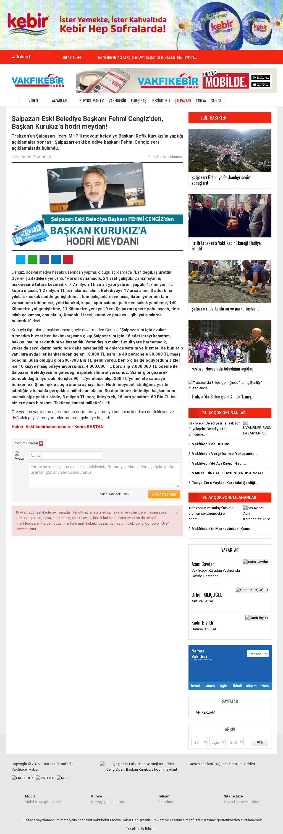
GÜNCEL (217, 100)
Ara (260, 742)
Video (33, 100)
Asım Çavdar (203, 563)
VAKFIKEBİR (117, 100)
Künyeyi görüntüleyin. (108, 799)
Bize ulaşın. (166, 799)
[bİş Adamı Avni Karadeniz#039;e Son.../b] (257, 512)
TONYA (201, 100)
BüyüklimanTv (91, 100)
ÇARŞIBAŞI (139, 100)
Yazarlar (59, 100)
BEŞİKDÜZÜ (161, 100)
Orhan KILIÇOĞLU (207, 594)
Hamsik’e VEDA (204, 629)
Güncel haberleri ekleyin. (243, 799)
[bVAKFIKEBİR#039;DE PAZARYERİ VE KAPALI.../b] (257, 428)
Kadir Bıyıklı (202, 622)
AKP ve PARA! (202, 601)
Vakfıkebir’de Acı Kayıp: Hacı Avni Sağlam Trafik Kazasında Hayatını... (146, 57)
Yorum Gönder (28, 443)
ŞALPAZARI (182, 100)
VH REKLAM (205, 712)
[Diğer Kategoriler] (268, 100)
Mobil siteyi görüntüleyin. (44, 799)
